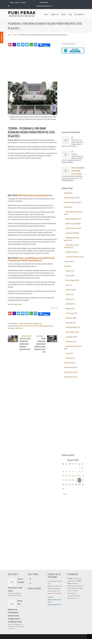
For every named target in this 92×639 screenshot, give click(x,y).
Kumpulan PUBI (72, 233)
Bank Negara (16, 326)
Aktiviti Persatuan (73, 228)
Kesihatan (71, 318)
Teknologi (70, 358)
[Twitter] (65, 2)
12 (69, 476)
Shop (12, 2)
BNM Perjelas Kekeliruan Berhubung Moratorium (35, 195)
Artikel (68, 193)
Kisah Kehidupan (73, 327)
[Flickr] (81, 2)
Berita (68, 207)
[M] (65, 140)
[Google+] (69, 2)
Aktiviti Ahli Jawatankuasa (73, 213)
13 (73, 476)
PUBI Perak (22, 14)
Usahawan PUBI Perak (74, 257)
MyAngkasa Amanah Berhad (71, 239)
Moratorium (19, 328)
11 (66, 476)
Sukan (69, 353)
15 (79, 476)
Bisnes (70, 275)
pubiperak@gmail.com (44, 6)
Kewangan (11, 328)
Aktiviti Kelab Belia (73, 219)
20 (73, 480)
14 (76, 476)
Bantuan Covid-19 (25, 326)
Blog (15, 35)
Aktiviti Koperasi (73, 223)
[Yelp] (76, 2)
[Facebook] (67, 2)
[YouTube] (79, 2)
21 (76, 480)
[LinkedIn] (72, 2)
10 (63, 476)
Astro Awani (18, 304)
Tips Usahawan (71, 377)
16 (82, 476)
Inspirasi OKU (70, 363)
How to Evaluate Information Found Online (77, 171)
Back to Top (54, 307)
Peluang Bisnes (70, 367)
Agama (70, 271)
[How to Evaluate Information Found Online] (65, 170)
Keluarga (70, 308)
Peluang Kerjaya (71, 372)
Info (40, 323)
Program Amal (72, 252)
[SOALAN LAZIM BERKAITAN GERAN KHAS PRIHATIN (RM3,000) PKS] (13, 341)
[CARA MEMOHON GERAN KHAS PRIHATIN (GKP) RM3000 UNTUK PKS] (52, 341)
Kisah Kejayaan (72, 332)
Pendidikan (71, 341)
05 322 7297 (44, 2)
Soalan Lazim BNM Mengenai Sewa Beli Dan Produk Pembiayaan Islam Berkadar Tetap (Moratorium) (31, 259)
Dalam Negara (27, 323)
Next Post (40, 336)
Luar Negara (71, 337)
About (17, 2)
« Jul (64, 494)
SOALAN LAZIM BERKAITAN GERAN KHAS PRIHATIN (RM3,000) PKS (25, 344)
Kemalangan (71, 313)
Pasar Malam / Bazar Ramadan (71, 246)
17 (63, 480)
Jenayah (70, 299)
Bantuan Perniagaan (72, 202)
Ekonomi (36, 323)
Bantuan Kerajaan (72, 198)
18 (66, 480)
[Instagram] (74, 2)
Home (9, 35)
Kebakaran (70, 304)
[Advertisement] (32, 64)
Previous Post (26, 336)
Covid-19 (35, 326)
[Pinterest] (83, 2)
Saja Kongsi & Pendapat (72, 347)
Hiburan (69, 294)
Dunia (69, 285)
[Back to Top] (89, 636)
